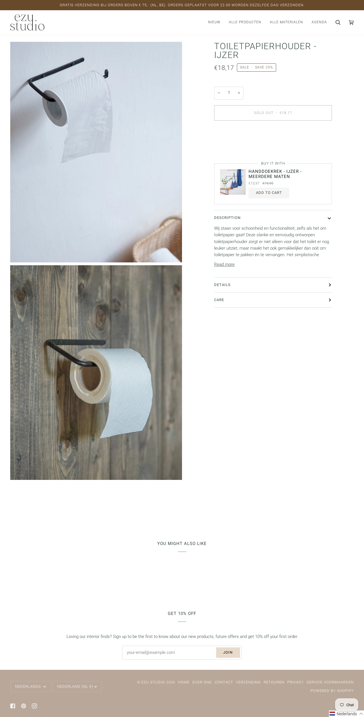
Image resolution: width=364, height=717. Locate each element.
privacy (295, 682)
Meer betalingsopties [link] (233, 147)
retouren (274, 682)
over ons (202, 682)
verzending (248, 682)
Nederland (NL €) (75, 686)
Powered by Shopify (332, 691)
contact (224, 682)
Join (228, 652)
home (183, 682)
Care (219, 300)
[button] (245, 22)
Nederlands (28, 686)
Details (222, 284)
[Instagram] (34, 705)
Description (227, 217)
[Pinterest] (23, 705)
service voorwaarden (330, 682)
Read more (224, 264)
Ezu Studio (153, 682)
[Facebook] (12, 705)
